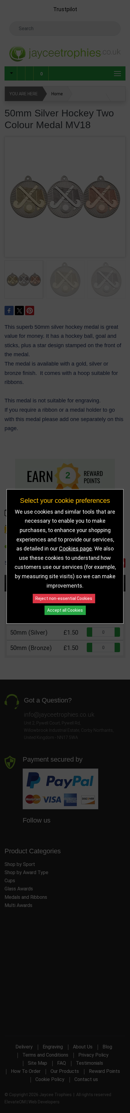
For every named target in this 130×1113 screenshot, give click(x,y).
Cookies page (75, 548)
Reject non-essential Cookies (63, 598)
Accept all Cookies (65, 610)
